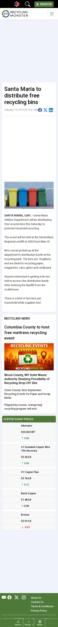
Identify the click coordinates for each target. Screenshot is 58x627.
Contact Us (37, 602)
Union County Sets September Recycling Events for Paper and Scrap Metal (27, 393)
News (40, 624)
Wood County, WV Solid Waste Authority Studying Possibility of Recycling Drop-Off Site (27, 379)
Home (18, 624)
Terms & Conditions (42, 606)
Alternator (26, 425)
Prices (28, 624)
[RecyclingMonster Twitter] (16, 597)
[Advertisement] (29, 49)
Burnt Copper (28, 493)
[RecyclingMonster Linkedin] (23, 597)
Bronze (25, 514)
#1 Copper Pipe (30, 472)
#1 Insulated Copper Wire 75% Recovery (35, 449)
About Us (36, 597)
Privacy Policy (39, 610)
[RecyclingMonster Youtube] (4, 597)
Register (46, 4)
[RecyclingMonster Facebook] (10, 597)
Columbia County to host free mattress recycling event (26, 332)
